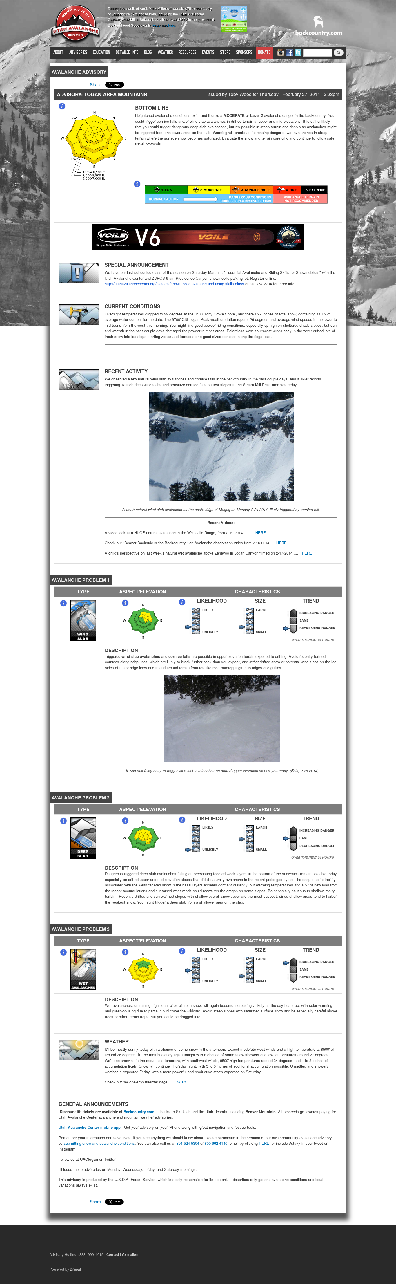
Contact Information (122, 1254)
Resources (188, 52)
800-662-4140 (216, 1143)
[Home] (76, 23)
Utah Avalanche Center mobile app (90, 1127)
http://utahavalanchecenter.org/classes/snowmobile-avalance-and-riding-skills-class (174, 283)
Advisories (78, 52)
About (58, 52)
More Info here (163, 25)
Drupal (75, 1269)
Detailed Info (127, 52)
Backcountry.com (139, 1111)
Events (208, 52)
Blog (148, 52)
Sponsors (244, 52)
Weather (165, 52)
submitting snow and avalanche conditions (99, 1143)
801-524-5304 (188, 1143)
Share (95, 84)
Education (101, 52)
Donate (264, 52)
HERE (260, 532)
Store (225, 52)
